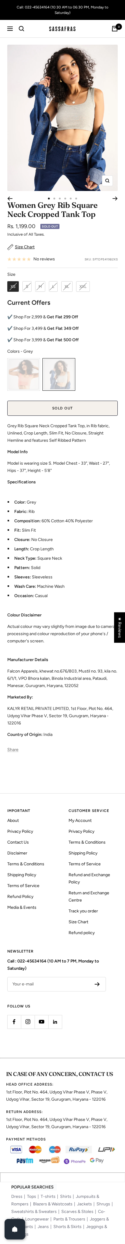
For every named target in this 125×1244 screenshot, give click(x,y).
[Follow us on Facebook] (14, 1022)
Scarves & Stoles (77, 1211)
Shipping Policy (21, 874)
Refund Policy (20, 896)
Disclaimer (17, 853)
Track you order (83, 911)
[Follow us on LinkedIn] (55, 1022)
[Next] (115, 198)
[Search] (21, 28)
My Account (80, 820)
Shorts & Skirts (67, 1226)
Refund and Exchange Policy (89, 878)
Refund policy (82, 932)
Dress (16, 1196)
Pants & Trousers (69, 1219)
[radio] (13, 286)
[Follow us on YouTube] (41, 1022)
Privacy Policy (20, 831)
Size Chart (78, 921)
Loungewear (37, 1219)
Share (13, 749)
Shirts (65, 1196)
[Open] (15, 1229)
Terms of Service (23, 885)
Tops (31, 1196)
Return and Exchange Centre (89, 896)
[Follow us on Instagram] (28, 1022)
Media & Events (21, 907)
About (13, 820)
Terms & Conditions (25, 864)
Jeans (43, 1226)
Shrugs (103, 1204)
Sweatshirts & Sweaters (34, 1211)
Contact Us (18, 842)
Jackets (84, 1204)
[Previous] (9, 198)
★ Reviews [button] (119, 627)
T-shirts (48, 1196)
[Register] (97, 984)
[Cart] (115, 28)
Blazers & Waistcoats (53, 1204)
